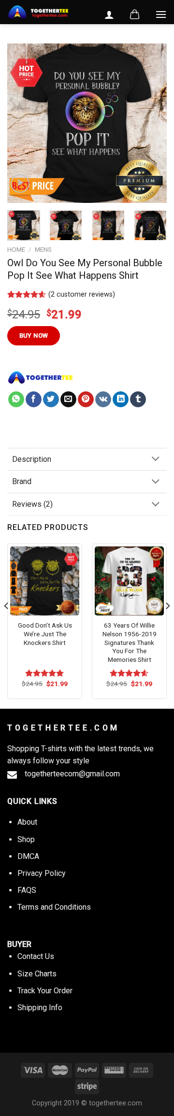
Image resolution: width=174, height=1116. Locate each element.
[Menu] (161, 14)
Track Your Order (44, 990)
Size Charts (37, 973)
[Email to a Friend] (68, 399)
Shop (26, 839)
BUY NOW (33, 335)
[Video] (20, 183)
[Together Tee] (40, 377)
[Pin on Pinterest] (86, 399)
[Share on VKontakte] (103, 399)
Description (31, 459)
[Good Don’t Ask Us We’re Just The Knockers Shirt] (44, 580)
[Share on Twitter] (51, 399)
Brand (21, 481)
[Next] (151, 123)
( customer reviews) (81, 294)
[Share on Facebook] (34, 399)
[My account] (109, 14)
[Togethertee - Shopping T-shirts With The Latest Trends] (38, 12)
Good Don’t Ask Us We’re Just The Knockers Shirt (45, 633)
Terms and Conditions (54, 907)
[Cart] (135, 14)
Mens (43, 249)
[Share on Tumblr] (138, 399)
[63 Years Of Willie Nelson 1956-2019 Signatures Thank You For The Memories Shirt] (129, 580)
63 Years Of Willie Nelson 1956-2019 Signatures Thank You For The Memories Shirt (129, 642)
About (27, 822)
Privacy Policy (41, 873)
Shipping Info (39, 1007)
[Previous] (22, 123)
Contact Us (35, 956)
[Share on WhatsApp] (16, 399)
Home (16, 249)
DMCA (28, 856)
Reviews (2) (32, 504)
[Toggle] (155, 459)
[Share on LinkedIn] (121, 399)
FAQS (26, 890)
